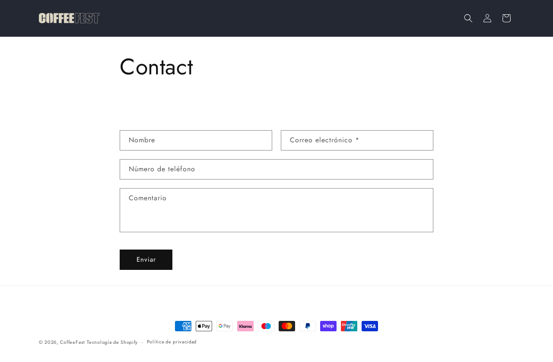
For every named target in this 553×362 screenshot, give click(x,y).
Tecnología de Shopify (112, 342)
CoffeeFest (72, 342)
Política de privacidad (172, 341)
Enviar (146, 259)
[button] (468, 18)
